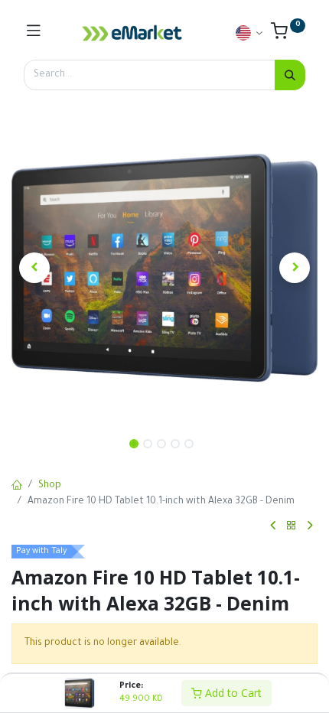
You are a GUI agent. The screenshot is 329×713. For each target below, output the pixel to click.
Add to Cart (232, 692)
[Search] (290, 75)
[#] (34, 33)
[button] (34, 268)
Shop (49, 485)
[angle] (272, 526)
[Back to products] (291, 526)
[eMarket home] (132, 33)
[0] (288, 35)
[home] (16, 486)
